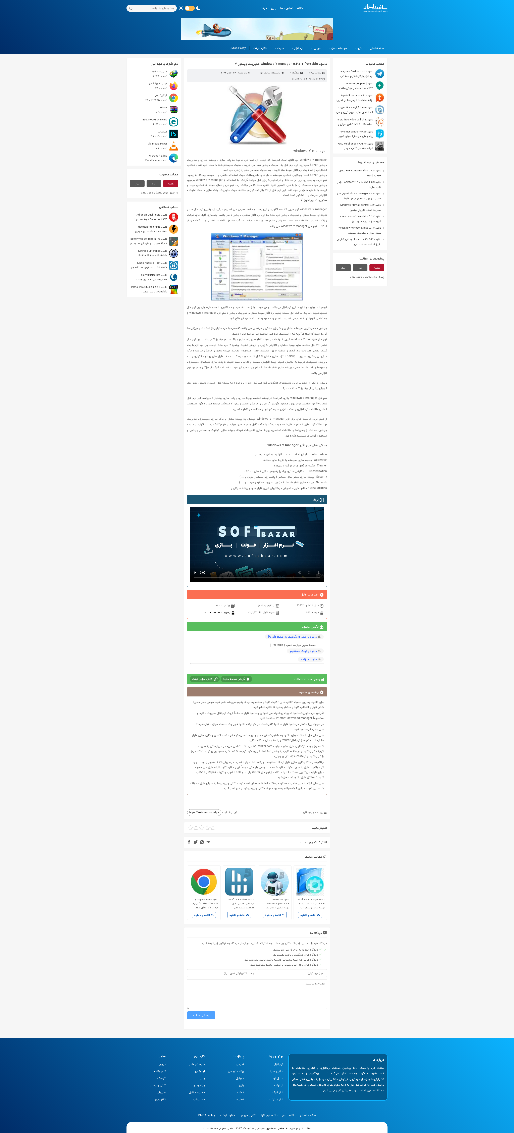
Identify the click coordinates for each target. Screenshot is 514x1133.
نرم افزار (299, 48)
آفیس (240, 1064)
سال (343, 268)
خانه (300, 8)
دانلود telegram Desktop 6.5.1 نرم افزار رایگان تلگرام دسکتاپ (356, 73)
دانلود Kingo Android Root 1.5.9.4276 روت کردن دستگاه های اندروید (154, 265)
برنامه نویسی (236, 1071)
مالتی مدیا (276, 1071)
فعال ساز (239, 1099)
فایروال (161, 1092)
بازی (273, 8)
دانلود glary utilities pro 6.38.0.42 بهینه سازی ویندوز (151, 277)
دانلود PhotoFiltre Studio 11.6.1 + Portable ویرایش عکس (149, 289)
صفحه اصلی (377, 48)
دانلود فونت (260, 48)
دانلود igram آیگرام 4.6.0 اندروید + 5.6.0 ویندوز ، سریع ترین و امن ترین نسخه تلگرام (360, 109)
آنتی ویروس (158, 1085)
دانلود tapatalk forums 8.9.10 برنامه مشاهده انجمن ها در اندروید (354, 97)
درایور (162, 1064)
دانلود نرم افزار (268, 1115)
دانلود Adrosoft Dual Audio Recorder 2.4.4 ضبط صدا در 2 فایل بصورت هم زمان (156, 217)
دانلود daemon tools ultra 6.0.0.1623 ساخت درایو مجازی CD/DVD (156, 229)
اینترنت (278, 1085)
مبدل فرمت (276, 1078)
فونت (263, 8)
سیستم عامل (339, 48)
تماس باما (286, 8)
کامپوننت (160, 1071)
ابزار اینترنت (276, 1099)
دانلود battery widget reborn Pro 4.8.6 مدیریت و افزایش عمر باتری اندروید (154, 241)
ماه (360, 268)
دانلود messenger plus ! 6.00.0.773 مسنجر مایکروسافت (356, 85)
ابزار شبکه (277, 1092)
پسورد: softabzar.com (217, 612)
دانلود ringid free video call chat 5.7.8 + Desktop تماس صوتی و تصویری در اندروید (360, 121)
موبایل (317, 48)
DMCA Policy (238, 48)
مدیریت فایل (197, 1092)
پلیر (202, 1078)
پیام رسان (199, 1085)
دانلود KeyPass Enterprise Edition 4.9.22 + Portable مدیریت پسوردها (158, 253)
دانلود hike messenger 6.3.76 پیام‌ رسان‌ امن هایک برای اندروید (355, 133)
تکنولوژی (160, 1099)
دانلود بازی (288, 1115)
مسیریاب (199, 1099)
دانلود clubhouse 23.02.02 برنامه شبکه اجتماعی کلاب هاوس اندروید (361, 146)
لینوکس (200, 1071)
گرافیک (161, 1078)
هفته (377, 268)
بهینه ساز (318, 812)
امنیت (281, 48)
